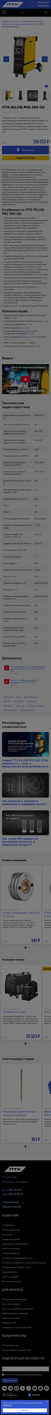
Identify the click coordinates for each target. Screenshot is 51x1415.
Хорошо (24, 1410)
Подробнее (7, 1405)
